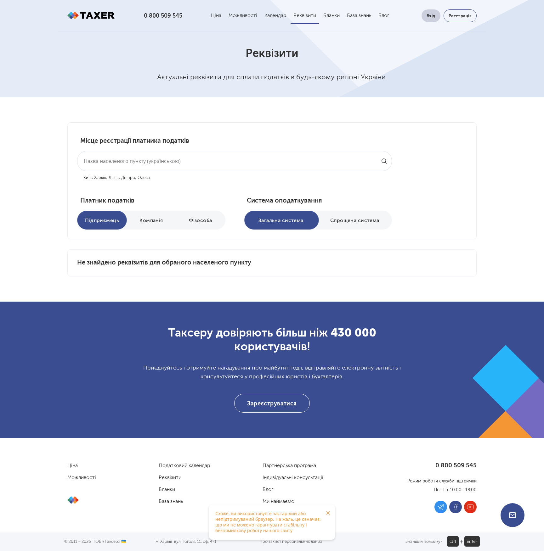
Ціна (216, 15)
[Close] (328, 513)
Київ (87, 178)
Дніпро (128, 178)
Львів (114, 178)
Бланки (331, 15)
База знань (359, 15)
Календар (275, 15)
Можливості (243, 15)
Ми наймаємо (278, 501)
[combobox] (234, 161)
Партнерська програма (289, 465)
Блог (383, 15)
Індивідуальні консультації (293, 477)
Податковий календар (184, 465)
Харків (100, 178)
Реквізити (304, 15)
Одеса (144, 178)
